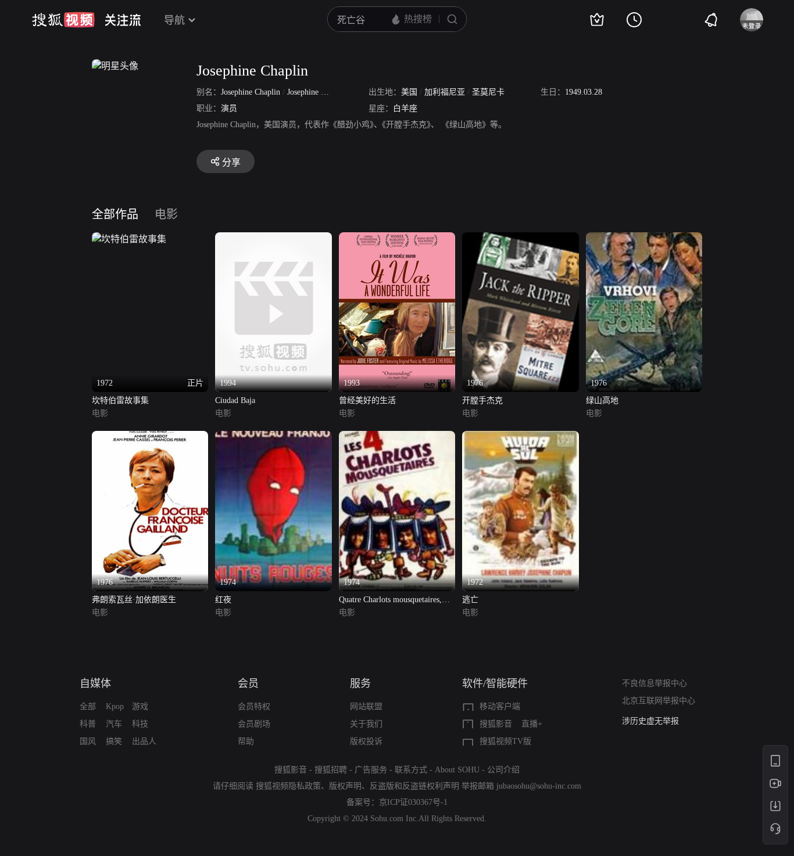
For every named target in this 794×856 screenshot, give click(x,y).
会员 (248, 683)
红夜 (223, 599)
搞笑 (114, 741)
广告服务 (371, 769)
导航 (174, 20)
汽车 (114, 724)
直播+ (531, 724)
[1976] (520, 239)
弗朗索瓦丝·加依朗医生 (134, 599)
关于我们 (366, 724)
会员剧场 (254, 724)
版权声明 (345, 786)
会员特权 (254, 706)
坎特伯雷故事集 (120, 400)
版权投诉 (366, 741)
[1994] (273, 239)
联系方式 (411, 769)
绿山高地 (602, 400)
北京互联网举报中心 (658, 700)
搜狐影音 (496, 724)
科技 (140, 724)
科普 (88, 724)
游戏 (140, 706)
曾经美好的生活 (367, 400)
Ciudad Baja (235, 400)
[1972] (520, 438)
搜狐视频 (63, 19)
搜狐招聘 (330, 769)
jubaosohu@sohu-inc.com (538, 786)
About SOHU (457, 769)
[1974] (273, 438)
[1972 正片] (129, 239)
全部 (88, 706)
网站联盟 (366, 706)
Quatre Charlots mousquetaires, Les (390, 600)
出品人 (144, 741)
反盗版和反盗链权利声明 (414, 786)
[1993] (397, 239)
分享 (231, 162)
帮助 (246, 741)
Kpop (115, 706)
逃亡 (470, 599)
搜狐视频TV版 (505, 741)
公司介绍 (503, 769)
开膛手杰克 (482, 400)
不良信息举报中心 (654, 683)
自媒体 (95, 683)
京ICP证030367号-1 (413, 802)
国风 (88, 741)
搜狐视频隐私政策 (288, 786)
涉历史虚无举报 (650, 721)
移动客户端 (500, 706)
